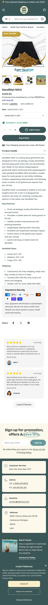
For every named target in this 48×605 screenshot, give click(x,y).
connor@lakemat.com (19, 502)
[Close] (45, 566)
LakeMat (13, 104)
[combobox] (24, 19)
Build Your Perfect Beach (22, 27)
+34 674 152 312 (19, 487)
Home (5, 27)
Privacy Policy (7, 578)
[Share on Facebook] (13, 323)
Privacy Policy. (25, 452)
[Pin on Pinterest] (29, 323)
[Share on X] (21, 323)
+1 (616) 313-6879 (20, 483)
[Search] (42, 19)
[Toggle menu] (3, 9)
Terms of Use (39, 449)
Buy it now (24, 138)
